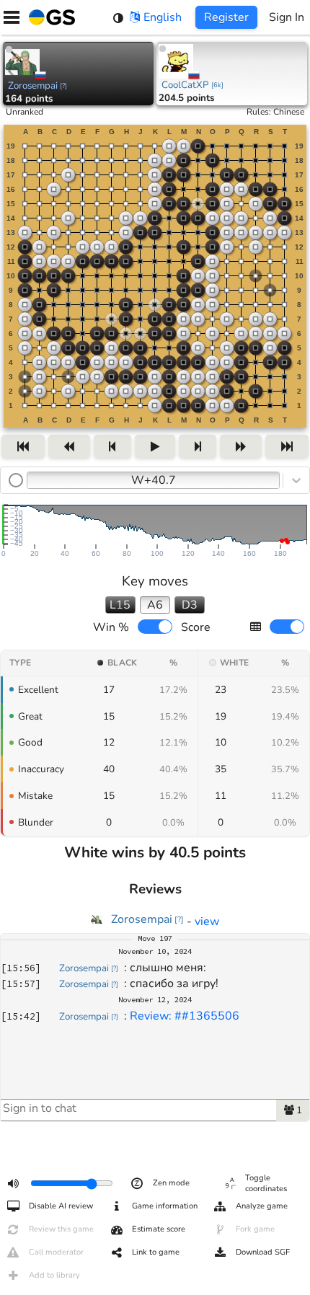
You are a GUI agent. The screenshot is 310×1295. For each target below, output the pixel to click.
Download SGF (263, 1252)
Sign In (286, 17)
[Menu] (11, 17)
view (207, 921)
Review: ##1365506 (184, 1016)
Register (226, 17)
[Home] (49, 17)
